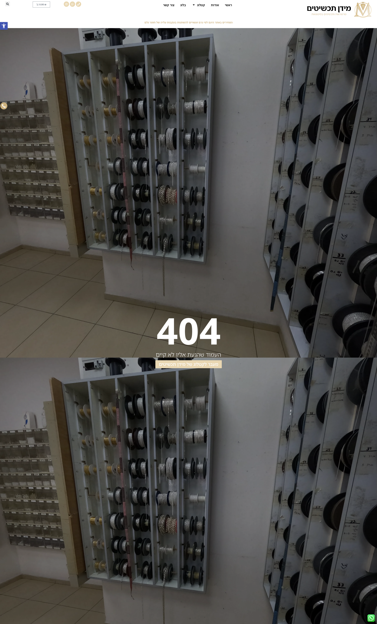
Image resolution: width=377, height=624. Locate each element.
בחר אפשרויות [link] (108, 576)
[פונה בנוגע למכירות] (147, 473)
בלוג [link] (183, 5)
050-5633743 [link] (337, 564)
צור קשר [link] (168, 5)
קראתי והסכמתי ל (250, 489)
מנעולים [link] (159, 563)
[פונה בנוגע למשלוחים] (147, 483)
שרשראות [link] (218, 544)
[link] (4, 26)
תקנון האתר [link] (146, 590)
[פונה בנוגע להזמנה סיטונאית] (147, 480)
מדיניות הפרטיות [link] (241, 489)
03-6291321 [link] (312, 553)
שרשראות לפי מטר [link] (218, 557)
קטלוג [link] (201, 5)
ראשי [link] (228, 5)
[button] (7, 3)
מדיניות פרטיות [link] (188, 603)
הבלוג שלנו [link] (159, 537)
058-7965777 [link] (328, 557)
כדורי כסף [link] (159, 557)
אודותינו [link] (217, 537)
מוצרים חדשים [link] (68, 529)
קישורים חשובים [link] (188, 529)
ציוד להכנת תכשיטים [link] (159, 544)
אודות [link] (215, 5)
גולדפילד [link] (159, 550)
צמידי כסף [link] (218, 563)
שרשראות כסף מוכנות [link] (218, 550)
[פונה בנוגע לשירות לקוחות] (147, 476)
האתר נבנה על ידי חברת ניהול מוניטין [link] (188, 595)
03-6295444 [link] (320, 561)
